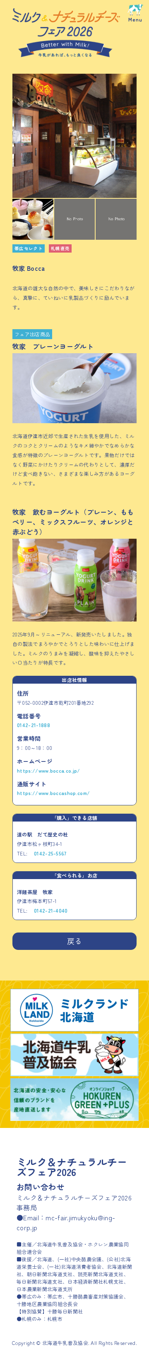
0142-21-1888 (33, 724)
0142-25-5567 (50, 853)
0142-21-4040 (51, 910)
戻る (74, 940)
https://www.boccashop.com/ (53, 792)
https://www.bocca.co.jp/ (48, 770)
